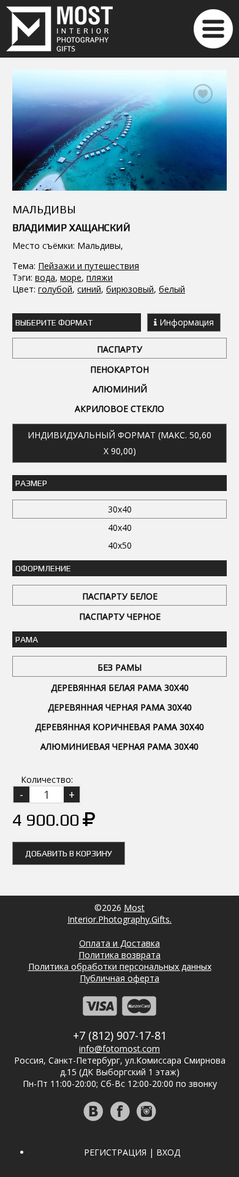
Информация (185, 322)
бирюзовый (130, 289)
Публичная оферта (119, 978)
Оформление (43, 568)
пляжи (99, 277)
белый (172, 289)
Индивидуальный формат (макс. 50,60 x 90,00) (119, 443)
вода (45, 277)
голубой (55, 289)
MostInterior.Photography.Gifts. (119, 913)
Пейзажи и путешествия (88, 266)
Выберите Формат (54, 322)
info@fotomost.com (119, 1048)
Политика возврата (119, 955)
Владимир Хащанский (71, 228)
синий (89, 289)
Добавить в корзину (68, 853)
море (71, 277)
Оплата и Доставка (119, 943)
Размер (31, 483)
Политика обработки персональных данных (119, 966)
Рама (26, 639)
